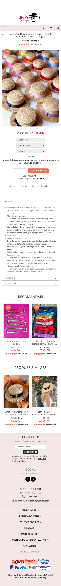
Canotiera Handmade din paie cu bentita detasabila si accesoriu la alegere (16, 413)
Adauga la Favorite (19, 186)
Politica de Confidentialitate (29, 539)
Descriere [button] (8, 201)
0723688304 (32, 496)
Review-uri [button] (10, 283)
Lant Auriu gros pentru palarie (16, 342)
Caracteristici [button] (9, 278)
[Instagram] (33, 479)
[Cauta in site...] (58, 28)
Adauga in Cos (38, 170)
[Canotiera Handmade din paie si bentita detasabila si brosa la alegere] (30, 88)
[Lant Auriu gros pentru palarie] (16, 321)
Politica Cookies (29, 522)
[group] (30, 88)
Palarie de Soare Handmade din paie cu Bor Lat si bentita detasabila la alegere (44, 413)
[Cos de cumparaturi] (51, 28)
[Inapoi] (2, 35)
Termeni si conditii (29, 533)
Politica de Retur (29, 516)
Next (56, 91)
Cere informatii (41, 186)
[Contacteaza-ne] (44, 28)
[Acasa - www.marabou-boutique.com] (30, 18)
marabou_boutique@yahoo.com (32, 500)
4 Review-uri (36, 44)
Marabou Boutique (30, 40)
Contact (29, 527)
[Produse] (3, 29)
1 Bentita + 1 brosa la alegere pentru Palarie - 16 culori (44, 342)
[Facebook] (27, 479)
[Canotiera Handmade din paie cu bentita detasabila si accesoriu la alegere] (16, 391)
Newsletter (29, 545)
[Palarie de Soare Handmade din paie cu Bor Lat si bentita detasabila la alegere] (44, 391)
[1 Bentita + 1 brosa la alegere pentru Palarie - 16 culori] (44, 321)
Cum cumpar (29, 510)
